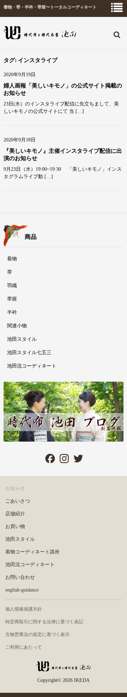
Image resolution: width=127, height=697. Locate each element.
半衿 (12, 312)
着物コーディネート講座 (32, 551)
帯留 (12, 299)
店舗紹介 (15, 513)
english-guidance (22, 590)
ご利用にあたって (23, 647)
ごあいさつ (17, 501)
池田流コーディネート (31, 366)
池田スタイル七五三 (29, 352)
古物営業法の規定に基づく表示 (37, 634)
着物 (12, 258)
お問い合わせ (20, 577)
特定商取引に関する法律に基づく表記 (44, 621)
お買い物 (15, 526)
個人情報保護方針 (23, 609)
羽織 (12, 285)
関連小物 (17, 325)
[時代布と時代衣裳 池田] (63, 668)
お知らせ (15, 488)
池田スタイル (22, 339)
